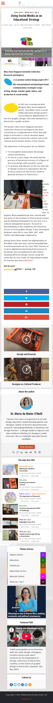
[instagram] (22, 684)
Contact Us (26, 699)
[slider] (9, 269)
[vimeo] (26, 684)
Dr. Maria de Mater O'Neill (28, 25)
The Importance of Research (29, 496)
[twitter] (15, 684)
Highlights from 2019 (27, 522)
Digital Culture (24, 494)
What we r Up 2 (32, 12)
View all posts (26, 447)
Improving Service (26, 466)
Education (18, 12)
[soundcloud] (30, 684)
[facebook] (11, 684)
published (27, 260)
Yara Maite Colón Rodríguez (32, 487)
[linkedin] (18, 684)
